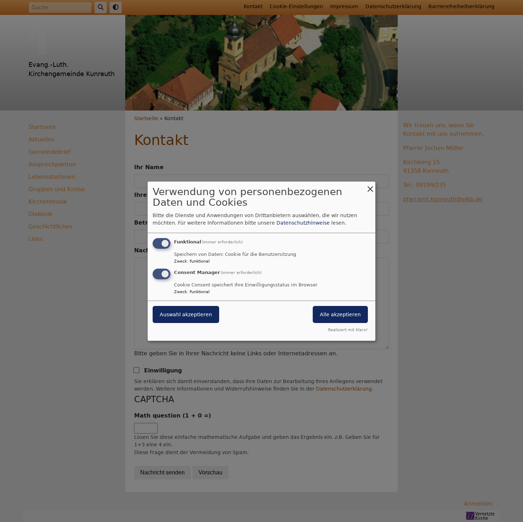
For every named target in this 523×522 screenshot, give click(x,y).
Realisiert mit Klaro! (348, 330)
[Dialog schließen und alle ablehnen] (370, 185)
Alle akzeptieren (340, 314)
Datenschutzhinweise (303, 223)
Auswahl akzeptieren (186, 314)
